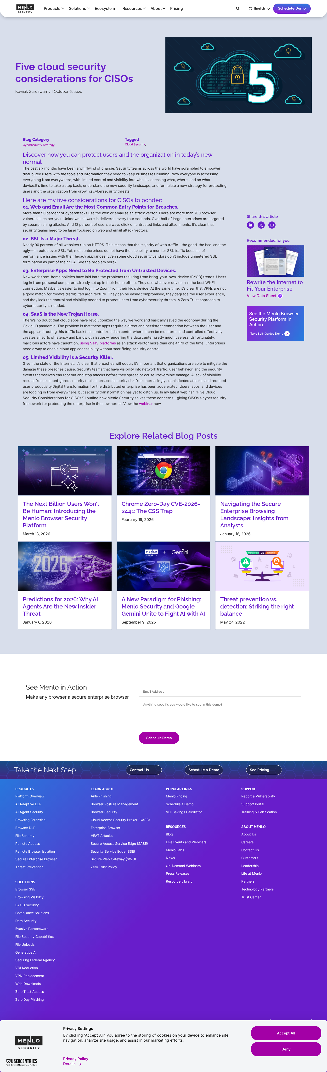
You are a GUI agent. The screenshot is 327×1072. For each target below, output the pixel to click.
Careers (247, 842)
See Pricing (259, 770)
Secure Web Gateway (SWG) (113, 859)
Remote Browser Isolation (35, 851)
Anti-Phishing (101, 796)
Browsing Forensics (30, 820)
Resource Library (179, 881)
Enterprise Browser (105, 828)
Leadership (250, 866)
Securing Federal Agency (35, 960)
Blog (169, 834)
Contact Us (139, 770)
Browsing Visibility (29, 897)
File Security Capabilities (34, 936)
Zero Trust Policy (104, 867)
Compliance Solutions (32, 913)
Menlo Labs (175, 850)
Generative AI (26, 952)
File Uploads (24, 944)
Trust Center (251, 897)
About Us (248, 834)
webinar (146, 403)
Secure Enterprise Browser (36, 859)
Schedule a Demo (204, 770)
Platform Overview (29, 796)
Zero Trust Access (29, 991)
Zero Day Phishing (29, 999)
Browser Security (104, 812)
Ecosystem (105, 8)
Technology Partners (257, 889)
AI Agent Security (29, 812)
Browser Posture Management (114, 804)
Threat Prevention (29, 867)
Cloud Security (135, 144)
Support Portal (252, 804)
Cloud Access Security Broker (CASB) (120, 820)
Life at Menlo (251, 873)
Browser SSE (25, 889)
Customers (249, 858)
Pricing (176, 8)
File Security (24, 836)
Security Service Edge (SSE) (113, 851)
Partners (247, 881)
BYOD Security (27, 905)
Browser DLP (25, 828)
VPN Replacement (29, 976)
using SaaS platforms (98, 343)
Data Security (26, 921)
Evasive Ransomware (31, 929)
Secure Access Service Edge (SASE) (119, 843)
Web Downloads (28, 984)
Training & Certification (259, 812)
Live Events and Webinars (186, 842)
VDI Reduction (26, 968)
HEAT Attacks (102, 836)
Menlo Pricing (176, 796)
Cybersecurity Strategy (39, 145)
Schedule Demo (292, 8)
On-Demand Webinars (183, 866)
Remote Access (27, 843)
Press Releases (177, 873)
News (170, 858)
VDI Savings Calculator (184, 812)
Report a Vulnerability (258, 796)
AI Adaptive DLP (28, 804)
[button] (52, 8)
